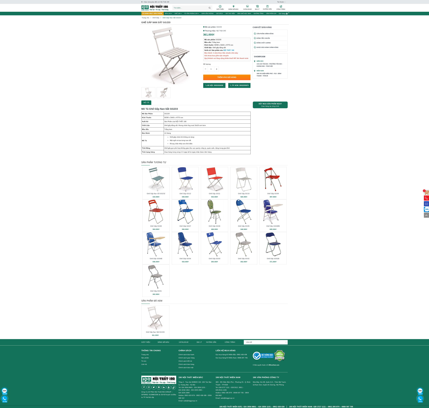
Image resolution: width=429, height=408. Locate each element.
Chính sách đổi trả (185, 361)
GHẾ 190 (178, 13)
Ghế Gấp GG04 (185, 258)
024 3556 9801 (220, 407)
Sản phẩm (145, 358)
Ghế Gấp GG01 (156, 291)
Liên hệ (144, 364)
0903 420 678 (190, 395)
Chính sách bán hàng (186, 364)
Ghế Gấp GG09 (273, 193)
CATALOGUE (247, 9)
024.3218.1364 (184, 390)
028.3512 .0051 (237, 387)
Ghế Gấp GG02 (243, 258)
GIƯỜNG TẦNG (259, 13)
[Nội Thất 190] (154, 7)
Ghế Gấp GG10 (243, 193)
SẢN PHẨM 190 (271, 13)
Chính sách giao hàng (187, 358)
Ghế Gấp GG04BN (273, 226)
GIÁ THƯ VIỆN (230, 13)
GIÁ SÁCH (219, 13)
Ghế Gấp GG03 (214, 258)
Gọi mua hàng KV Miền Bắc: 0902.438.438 (231, 354)
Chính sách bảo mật (186, 367)
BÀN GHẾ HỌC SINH (244, 13)
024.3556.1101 (199, 387)
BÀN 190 (168, 13)
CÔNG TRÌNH (281, 9)
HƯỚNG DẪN (267, 9)
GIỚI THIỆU (220, 9)
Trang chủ (145, 354)
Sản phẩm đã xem (151, 301)
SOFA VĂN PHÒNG (207, 13)
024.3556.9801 (187, 387)
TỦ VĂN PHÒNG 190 (191, 13)
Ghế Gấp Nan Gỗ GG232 (156, 193)
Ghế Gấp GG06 (214, 226)
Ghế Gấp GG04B (156, 258)
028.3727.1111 (224, 387)
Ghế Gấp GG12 (185, 193)
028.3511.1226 (221, 390)
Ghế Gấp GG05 (243, 226)
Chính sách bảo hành (186, 354)
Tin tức (143, 361)
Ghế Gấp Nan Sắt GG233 (155, 332)
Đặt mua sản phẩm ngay (270, 105)
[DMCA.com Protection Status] (279, 357)
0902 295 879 (227, 393)
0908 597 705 (238, 393)
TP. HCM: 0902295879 (240, 85)
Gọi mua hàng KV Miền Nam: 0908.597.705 (232, 358)
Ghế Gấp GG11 (214, 193)
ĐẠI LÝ (257, 9)
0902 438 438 (201, 395)
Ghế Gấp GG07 (185, 226)
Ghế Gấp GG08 (156, 226)
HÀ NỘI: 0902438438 (215, 85)
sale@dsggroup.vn (190, 401)
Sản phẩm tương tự (153, 162)
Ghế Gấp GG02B (273, 258)
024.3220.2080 (184, 393)
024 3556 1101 (234, 407)
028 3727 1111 (289, 407)
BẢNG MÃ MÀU (233, 9)
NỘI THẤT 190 (228, 50)
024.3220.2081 (196, 390)
